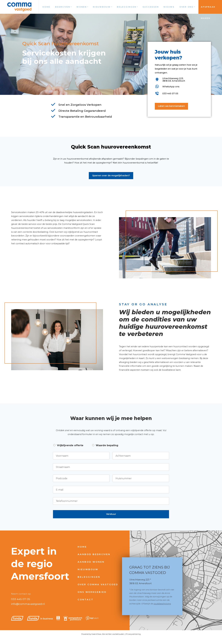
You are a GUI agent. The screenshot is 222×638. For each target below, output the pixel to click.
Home (46, 7)
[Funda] (17, 618)
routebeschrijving (162, 604)
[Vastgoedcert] (72, 618)
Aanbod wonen (91, 561)
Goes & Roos (96, 634)
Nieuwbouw (102, 7)
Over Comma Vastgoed (98, 584)
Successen (151, 7)
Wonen (81, 7)
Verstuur (111, 514)
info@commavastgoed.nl (28, 603)
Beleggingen (126, 7)
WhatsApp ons (170, 86)
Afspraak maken (208, 10)
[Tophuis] (92, 618)
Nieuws (169, 7)
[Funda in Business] (40, 618)
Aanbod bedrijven (94, 554)
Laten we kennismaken (171, 106)
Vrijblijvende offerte (70, 445)
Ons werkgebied (92, 592)
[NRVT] (58, 618)
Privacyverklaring (133, 634)
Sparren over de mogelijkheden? (111, 175)
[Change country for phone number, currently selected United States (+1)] (55, 501)
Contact (85, 599)
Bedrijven (62, 7)
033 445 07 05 (20, 599)
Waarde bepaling (107, 445)
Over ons (186, 7)
